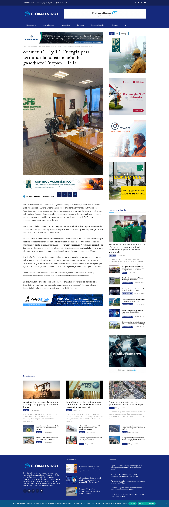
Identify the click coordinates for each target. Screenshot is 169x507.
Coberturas (112, 255)
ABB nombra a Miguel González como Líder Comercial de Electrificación (132, 312)
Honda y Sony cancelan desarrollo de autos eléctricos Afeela (133, 289)
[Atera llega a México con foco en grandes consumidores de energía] (127, 390)
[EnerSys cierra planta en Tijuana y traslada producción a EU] (114, 280)
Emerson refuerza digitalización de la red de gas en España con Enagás (133, 323)
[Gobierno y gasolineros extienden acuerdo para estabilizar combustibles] (71, 440)
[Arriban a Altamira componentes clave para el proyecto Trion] (28, 440)
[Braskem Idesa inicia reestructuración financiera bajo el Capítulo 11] (71, 491)
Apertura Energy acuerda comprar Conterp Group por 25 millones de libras (40, 404)
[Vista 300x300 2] (127, 199)
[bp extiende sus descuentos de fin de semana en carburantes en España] (28, 428)
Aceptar (132, 503)
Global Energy (34, 196)
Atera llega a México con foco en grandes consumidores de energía (126, 403)
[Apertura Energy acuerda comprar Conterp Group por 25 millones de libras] (41, 390)
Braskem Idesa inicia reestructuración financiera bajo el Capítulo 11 (89, 491)
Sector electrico (32, 46)
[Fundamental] (105, 14)
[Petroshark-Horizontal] (63, 308)
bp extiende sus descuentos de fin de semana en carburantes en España (47, 427)
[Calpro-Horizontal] (63, 192)
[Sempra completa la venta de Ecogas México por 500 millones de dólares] (114, 428)
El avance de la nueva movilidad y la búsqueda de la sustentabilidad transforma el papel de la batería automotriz (127, 248)
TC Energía (124, 34)
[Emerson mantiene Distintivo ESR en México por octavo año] (114, 302)
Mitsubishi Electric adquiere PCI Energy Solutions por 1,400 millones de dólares (89, 427)
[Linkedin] (138, 3)
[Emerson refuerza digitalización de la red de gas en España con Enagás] (114, 325)
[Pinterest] (69, 194)
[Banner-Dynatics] (127, 157)
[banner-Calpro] (127, 72)
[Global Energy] (24, 196)
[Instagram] (135, 3)
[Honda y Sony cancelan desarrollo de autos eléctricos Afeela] (114, 291)
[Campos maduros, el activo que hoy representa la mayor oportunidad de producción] (71, 468)
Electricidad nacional (45, 46)
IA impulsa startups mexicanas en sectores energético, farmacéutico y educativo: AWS (133, 439)
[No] (166, 503)
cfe (117, 34)
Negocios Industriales (127, 282)
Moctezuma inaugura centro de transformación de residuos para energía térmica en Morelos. (133, 268)
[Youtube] (145, 3)
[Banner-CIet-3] (127, 114)
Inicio (24, 46)
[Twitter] (142, 3)
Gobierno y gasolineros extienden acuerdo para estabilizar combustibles (90, 439)
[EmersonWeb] (63, 45)
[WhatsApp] (75, 194)
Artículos (26, 410)
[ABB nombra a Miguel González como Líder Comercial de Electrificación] (114, 313)
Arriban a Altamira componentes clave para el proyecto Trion (47, 438)
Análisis (81, 444)
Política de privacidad (147, 503)
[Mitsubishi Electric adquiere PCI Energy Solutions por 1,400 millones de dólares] (71, 428)
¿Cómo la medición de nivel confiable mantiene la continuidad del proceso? (90, 480)
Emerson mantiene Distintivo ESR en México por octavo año (133, 300)
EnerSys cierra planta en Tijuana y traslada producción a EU (133, 279)
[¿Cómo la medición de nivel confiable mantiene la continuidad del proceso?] (71, 480)
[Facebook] (132, 3)
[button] (124, 25)
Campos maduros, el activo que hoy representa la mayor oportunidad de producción (90, 469)
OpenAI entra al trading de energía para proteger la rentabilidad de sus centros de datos (127, 467)
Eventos (124, 272)
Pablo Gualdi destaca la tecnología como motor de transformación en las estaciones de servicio (83, 404)
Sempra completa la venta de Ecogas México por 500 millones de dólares (133, 427)
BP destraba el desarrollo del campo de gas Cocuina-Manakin (128, 495)
